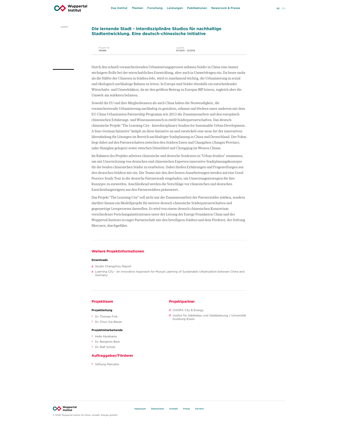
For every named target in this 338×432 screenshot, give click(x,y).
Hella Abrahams (106, 336)
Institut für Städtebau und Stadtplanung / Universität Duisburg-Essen (209, 317)
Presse (186, 408)
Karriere (199, 408)
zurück (64, 26)
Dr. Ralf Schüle (105, 347)
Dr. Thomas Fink (106, 316)
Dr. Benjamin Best (107, 341)
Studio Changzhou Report (113, 266)
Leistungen (175, 8)
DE (278, 8)
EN (283, 8)
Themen (137, 8)
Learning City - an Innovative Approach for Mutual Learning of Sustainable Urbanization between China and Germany (170, 273)
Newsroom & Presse (225, 8)
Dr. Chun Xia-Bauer (108, 321)
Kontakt (173, 408)
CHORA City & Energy (188, 310)
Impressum (140, 408)
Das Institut (119, 8)
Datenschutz (157, 408)
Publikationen (197, 8)
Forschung (155, 8)
